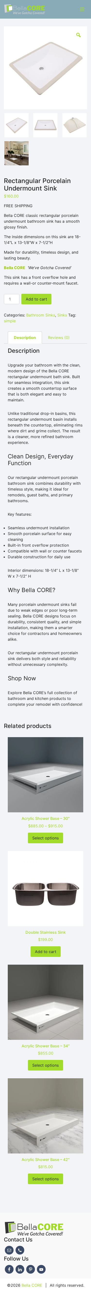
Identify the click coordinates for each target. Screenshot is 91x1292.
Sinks (62, 315)
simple (10, 320)
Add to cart (36, 299)
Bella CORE (32, 1285)
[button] (78, 35)
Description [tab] (25, 337)
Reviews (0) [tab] (59, 337)
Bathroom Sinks (40, 315)
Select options (45, 838)
